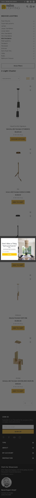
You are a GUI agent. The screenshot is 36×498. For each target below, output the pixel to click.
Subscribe (9, 254)
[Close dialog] (34, 239)
